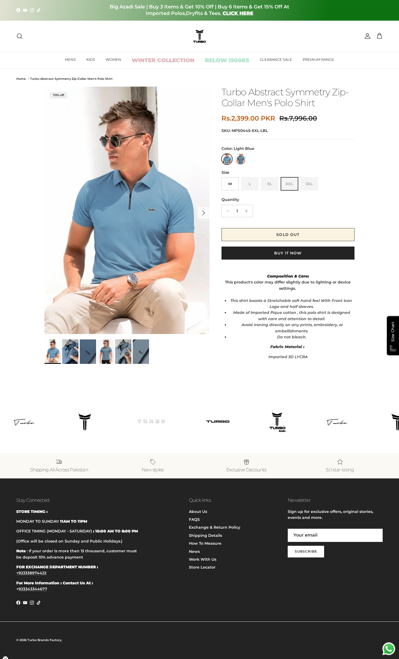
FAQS (194, 519)
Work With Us (202, 559)
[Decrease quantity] (226, 211)
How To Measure (205, 543)
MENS (70, 59)
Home (21, 79)
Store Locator (202, 567)
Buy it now (288, 253)
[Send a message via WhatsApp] (388, 648)
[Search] (19, 36)
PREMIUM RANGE (318, 59)
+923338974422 (31, 572)
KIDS (90, 59)
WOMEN (113, 59)
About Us (198, 511)
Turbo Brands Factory (44, 640)
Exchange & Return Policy (214, 527)
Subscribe (306, 551)
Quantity (230, 199)
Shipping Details (205, 535)
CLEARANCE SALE (276, 59)
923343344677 (32, 589)
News (194, 551)
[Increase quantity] (248, 211)
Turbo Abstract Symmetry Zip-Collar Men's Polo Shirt (71, 79)
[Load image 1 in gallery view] (127, 210)
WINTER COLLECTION (163, 60)
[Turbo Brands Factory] (199, 36)
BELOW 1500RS (227, 60)
